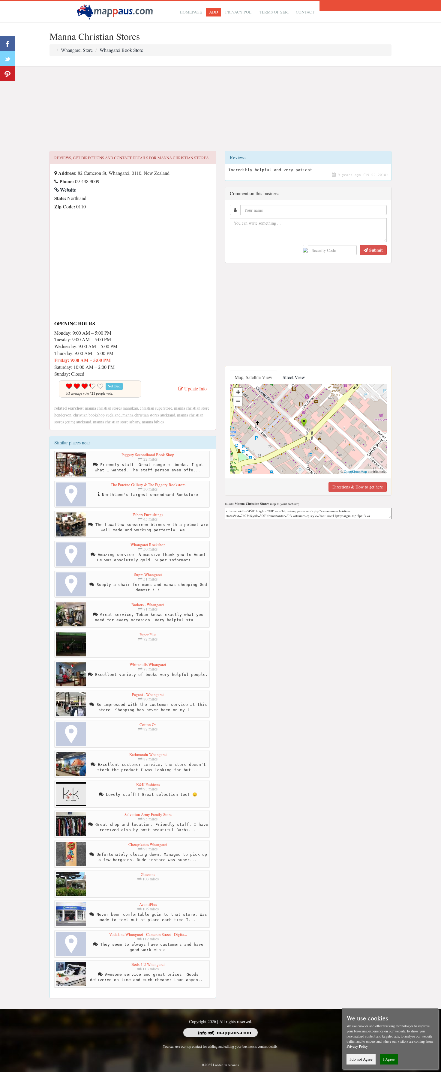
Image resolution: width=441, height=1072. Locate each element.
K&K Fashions (148, 784)
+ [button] (238, 392)
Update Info (195, 388)
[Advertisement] (221, 108)
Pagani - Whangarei (148, 694)
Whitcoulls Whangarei (148, 664)
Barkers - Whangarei (147, 604)
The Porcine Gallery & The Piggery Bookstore (148, 484)
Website (67, 189)
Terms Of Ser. (274, 12)
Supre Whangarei (148, 574)
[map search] (116, 11)
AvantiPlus (148, 904)
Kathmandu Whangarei (148, 754)
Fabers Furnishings (148, 514)
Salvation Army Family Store (148, 814)
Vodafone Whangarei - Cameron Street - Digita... (148, 934)
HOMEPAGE (191, 12)
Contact (305, 12)
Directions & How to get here (357, 487)
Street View (294, 377)
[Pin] (7, 73)
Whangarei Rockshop (148, 544)
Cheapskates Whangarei (147, 844)
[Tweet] (7, 58)
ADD (213, 12)
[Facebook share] (7, 43)
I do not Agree (361, 1059)
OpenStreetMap (355, 471)
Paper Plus (148, 634)
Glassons (148, 874)
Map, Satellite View (253, 377)
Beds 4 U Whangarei (148, 964)
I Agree (389, 1059)
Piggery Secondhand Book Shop (148, 454)
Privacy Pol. (238, 12)
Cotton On (148, 724)
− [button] (238, 401)
